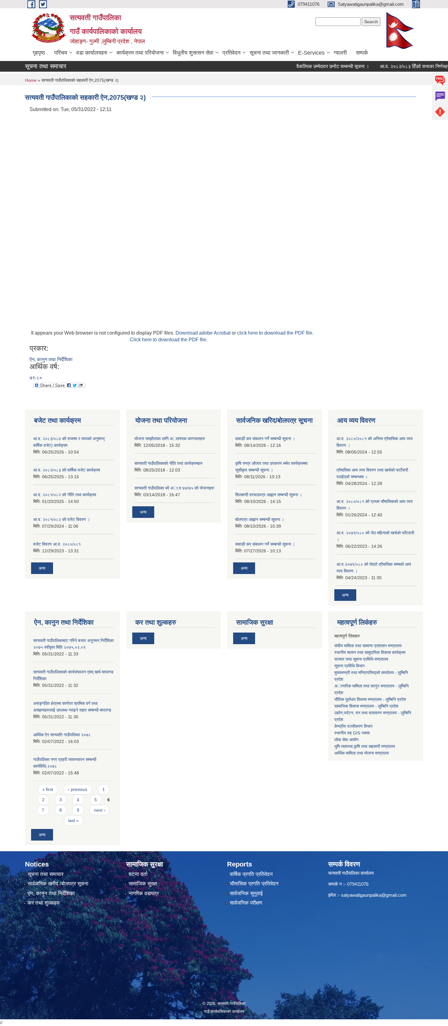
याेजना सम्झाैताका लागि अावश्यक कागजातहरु (169, 438)
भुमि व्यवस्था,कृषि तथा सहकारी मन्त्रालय (364, 746)
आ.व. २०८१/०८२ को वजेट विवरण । (61, 519)
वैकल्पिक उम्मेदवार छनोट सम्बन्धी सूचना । (321, 66)
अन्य (42, 568)
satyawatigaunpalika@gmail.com (374, 895)
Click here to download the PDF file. (169, 339)
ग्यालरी (340, 53)
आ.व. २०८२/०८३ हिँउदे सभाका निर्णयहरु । (405, 66)
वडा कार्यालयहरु (91, 53)
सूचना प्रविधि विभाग (349, 665)
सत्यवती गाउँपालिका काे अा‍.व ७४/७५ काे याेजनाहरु (174, 488)
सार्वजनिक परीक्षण (246, 903)
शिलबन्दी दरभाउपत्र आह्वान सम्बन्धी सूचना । (268, 494)
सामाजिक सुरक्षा (143, 884)
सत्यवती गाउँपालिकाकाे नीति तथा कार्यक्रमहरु (168, 463)
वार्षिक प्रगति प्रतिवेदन (251, 874)
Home (31, 80)
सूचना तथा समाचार (45, 874)
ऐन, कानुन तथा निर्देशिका (51, 359)
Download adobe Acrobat (204, 332)
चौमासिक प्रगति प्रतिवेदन (254, 884)
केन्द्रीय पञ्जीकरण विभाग (353, 726)
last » (73, 820)
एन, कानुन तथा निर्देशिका (51, 893)
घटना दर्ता (138, 874)
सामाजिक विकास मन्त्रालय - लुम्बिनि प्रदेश (366, 706)
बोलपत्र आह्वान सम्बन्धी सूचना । (259, 519)
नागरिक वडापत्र (144, 893)
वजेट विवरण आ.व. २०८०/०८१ (57, 544)
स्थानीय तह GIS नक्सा (352, 732)
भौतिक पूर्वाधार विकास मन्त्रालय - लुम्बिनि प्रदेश (370, 699)
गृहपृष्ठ (39, 53)
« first (47, 789)
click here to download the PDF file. (275, 332)
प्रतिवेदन (231, 53)
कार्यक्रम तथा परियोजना (140, 53)
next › (99, 810)
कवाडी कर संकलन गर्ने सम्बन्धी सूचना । (265, 438)
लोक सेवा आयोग (346, 739)
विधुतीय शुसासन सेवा (193, 53)
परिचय (60, 53)
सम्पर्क (362, 53)
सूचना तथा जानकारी (269, 53)
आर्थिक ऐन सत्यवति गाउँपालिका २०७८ (62, 734)
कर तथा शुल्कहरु (44, 903)
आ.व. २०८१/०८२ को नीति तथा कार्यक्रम (64, 494)
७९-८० (36, 377)
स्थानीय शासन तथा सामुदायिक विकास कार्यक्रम (369, 652)
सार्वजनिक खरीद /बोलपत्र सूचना (58, 884)
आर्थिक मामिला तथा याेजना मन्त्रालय (361, 753)
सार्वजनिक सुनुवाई (246, 893)
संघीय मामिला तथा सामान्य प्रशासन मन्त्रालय (368, 645)
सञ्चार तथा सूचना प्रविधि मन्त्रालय (361, 659)
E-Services (311, 53)
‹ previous (77, 789)
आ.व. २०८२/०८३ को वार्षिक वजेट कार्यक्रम (66, 470)
